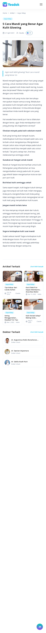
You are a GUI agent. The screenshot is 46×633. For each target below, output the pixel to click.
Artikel (12, 13)
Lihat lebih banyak (36, 266)
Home (5, 13)
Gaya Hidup (21, 13)
